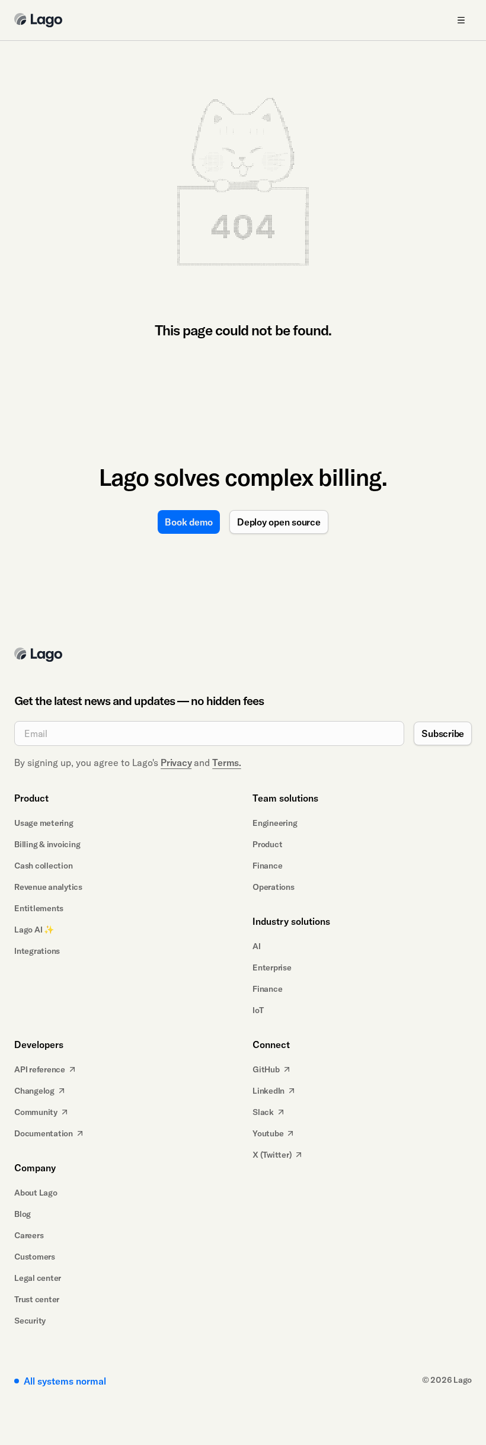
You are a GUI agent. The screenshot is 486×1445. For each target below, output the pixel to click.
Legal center (37, 1278)
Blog (22, 1214)
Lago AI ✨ (34, 929)
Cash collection (43, 865)
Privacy (176, 762)
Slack (263, 1112)
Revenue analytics (48, 887)
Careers (28, 1235)
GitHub (266, 1069)
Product (267, 844)
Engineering (274, 823)
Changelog (34, 1090)
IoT (257, 1010)
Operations (273, 887)
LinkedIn (268, 1090)
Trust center (36, 1299)
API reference (39, 1069)
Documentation (43, 1133)
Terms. (226, 762)
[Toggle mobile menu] (461, 20)
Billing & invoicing (47, 844)
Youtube (267, 1133)
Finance (267, 865)
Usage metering (43, 823)
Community (35, 1112)
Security (30, 1320)
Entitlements (38, 908)
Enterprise (272, 967)
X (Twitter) (272, 1154)
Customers (34, 1256)
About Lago (35, 1192)
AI (256, 946)
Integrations (37, 951)
